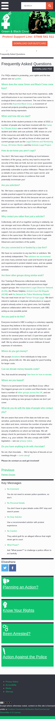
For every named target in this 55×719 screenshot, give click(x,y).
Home (2, 51)
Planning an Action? (20, 587)
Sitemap (9, 691)
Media (8, 688)
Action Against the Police (25, 657)
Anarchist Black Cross (22, 104)
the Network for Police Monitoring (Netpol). (31, 294)
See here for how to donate (39, 374)
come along (24, 455)
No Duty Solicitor (14, 517)
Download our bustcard (30, 43)
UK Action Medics (16, 145)
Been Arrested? (16, 633)
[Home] (6, 20)
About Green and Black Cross (21, 51)
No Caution (12, 531)
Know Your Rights (18, 610)
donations (15, 357)
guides (18, 78)
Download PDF (43, 69)
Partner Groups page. (35, 297)
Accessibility (11, 685)
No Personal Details (16, 503)
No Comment (13, 489)
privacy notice (26, 441)
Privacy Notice (12, 681)
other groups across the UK (30, 392)
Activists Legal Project (41, 145)
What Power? (13, 545)
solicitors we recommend (39, 256)
